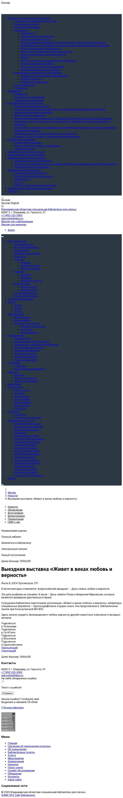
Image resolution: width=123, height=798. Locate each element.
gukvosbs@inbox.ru (12, 218)
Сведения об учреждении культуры (29, 746)
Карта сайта (14, 779)
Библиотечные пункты (21, 752)
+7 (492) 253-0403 (11, 215)
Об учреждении (17, 749)
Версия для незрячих (13, 224)
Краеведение (16, 761)
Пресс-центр (15, 767)
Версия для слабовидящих (17, 221)
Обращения (14, 773)
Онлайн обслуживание (21, 770)
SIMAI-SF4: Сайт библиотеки (18, 795)
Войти (11, 230)
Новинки (13, 764)
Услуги (12, 755)
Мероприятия (16, 758)
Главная (12, 743)
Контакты (13, 776)
